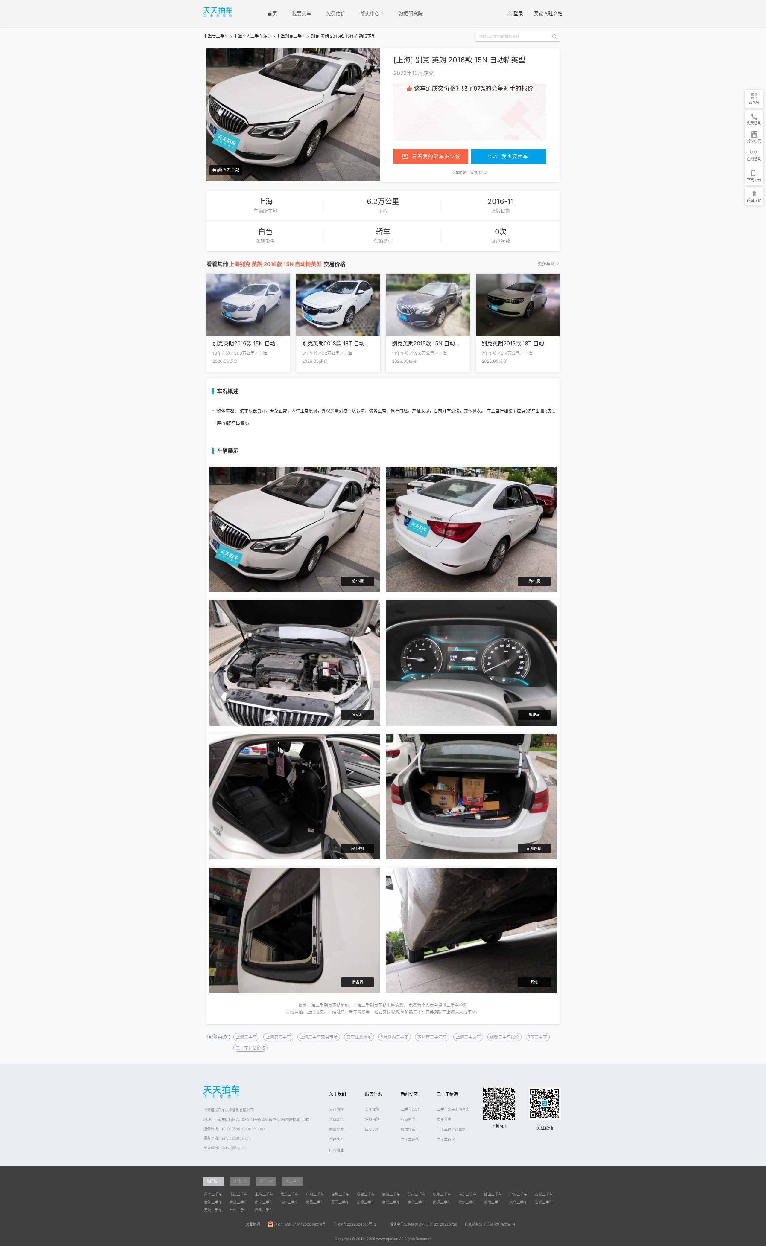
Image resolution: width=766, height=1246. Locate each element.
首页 (272, 13)
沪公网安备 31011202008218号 (299, 1224)
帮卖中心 (370, 13)
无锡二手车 (366, 1202)
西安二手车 (544, 1194)
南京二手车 (467, 1194)
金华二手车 (416, 1202)
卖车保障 (372, 1109)
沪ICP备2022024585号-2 (355, 1224)
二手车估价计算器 (451, 1129)
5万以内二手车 (394, 1036)
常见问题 (372, 1119)
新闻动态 (409, 1093)
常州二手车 (467, 1202)
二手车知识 (410, 1109)
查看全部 (231, 170)
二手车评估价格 (250, 1047)
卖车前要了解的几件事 (470, 172)
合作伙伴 (336, 1139)
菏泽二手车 (213, 1194)
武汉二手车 (391, 1194)
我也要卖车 (514, 156)
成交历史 (372, 1129)
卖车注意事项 (359, 1036)
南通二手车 (442, 1202)
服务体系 (373, 1093)
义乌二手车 (518, 1202)
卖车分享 (444, 1119)
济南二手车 (493, 1202)
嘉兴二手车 (391, 1202)
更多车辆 (546, 263)
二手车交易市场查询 (453, 1109)
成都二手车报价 (504, 1036)
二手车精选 (447, 1093)
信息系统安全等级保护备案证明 (490, 1224)
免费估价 (335, 13)
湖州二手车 (264, 1210)
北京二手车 (289, 1194)
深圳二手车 (340, 1194)
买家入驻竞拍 (548, 13)
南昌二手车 (315, 1202)
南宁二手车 (264, 1202)
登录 (518, 13)
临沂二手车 (544, 1202)
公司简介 (336, 1109)
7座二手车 (537, 1036)
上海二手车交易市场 (319, 1036)
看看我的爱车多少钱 (436, 156)
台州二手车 (238, 1210)
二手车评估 (410, 1139)
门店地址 (336, 1150)
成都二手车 (366, 1194)
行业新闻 (408, 1119)
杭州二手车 (442, 1194)
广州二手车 (315, 1194)
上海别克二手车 (291, 36)
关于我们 (337, 1093)
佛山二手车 (493, 1194)
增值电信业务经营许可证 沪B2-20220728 (423, 1224)
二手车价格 (446, 1139)
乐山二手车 (238, 1194)
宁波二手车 (518, 1194)
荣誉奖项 (336, 1129)
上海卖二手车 (216, 36)
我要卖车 (301, 13)
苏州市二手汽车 (432, 1036)
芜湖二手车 (213, 1210)
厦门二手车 (340, 1202)
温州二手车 (289, 1202)
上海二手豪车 (468, 1036)
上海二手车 (246, 1036)
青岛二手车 (238, 1202)
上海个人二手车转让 (252, 36)
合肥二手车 (213, 1202)
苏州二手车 (416, 1194)
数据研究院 (411, 13)
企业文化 (336, 1119)
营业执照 (253, 1224)
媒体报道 (408, 1129)
